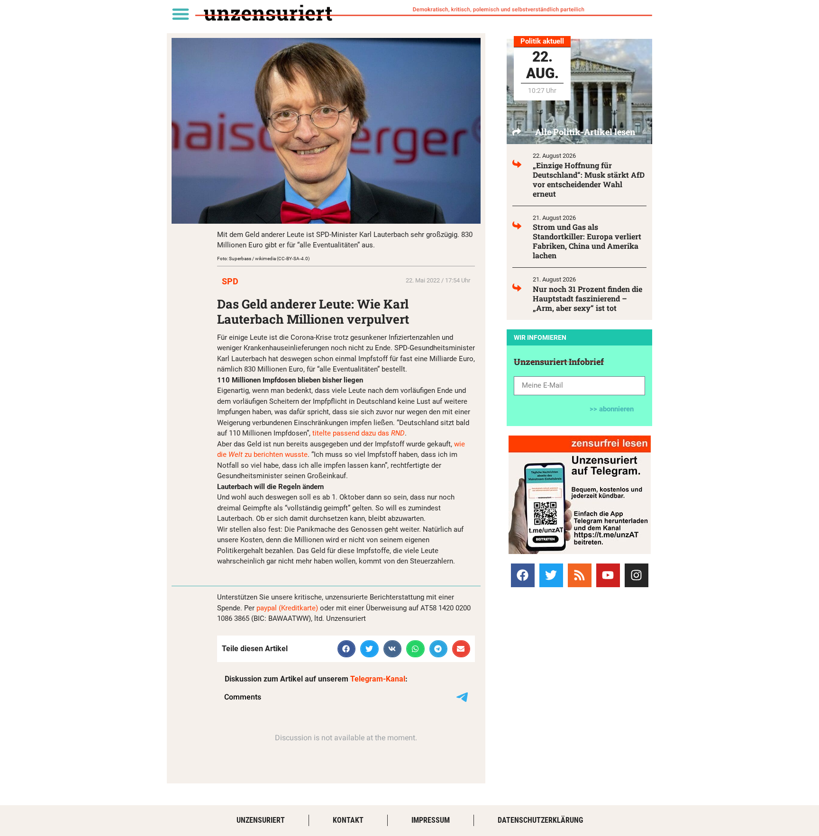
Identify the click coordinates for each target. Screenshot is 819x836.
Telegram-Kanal (377, 678)
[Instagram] (636, 575)
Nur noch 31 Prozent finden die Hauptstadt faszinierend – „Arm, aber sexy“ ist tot (587, 298)
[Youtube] (608, 575)
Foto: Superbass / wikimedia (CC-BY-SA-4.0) (263, 258)
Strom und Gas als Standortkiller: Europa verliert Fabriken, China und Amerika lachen (587, 241)
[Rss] (580, 575)
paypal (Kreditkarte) (287, 608)
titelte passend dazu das (358, 433)
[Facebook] (523, 575)
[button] (180, 13)
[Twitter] (551, 575)
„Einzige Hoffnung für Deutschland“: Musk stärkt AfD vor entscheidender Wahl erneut (589, 179)
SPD (230, 281)
